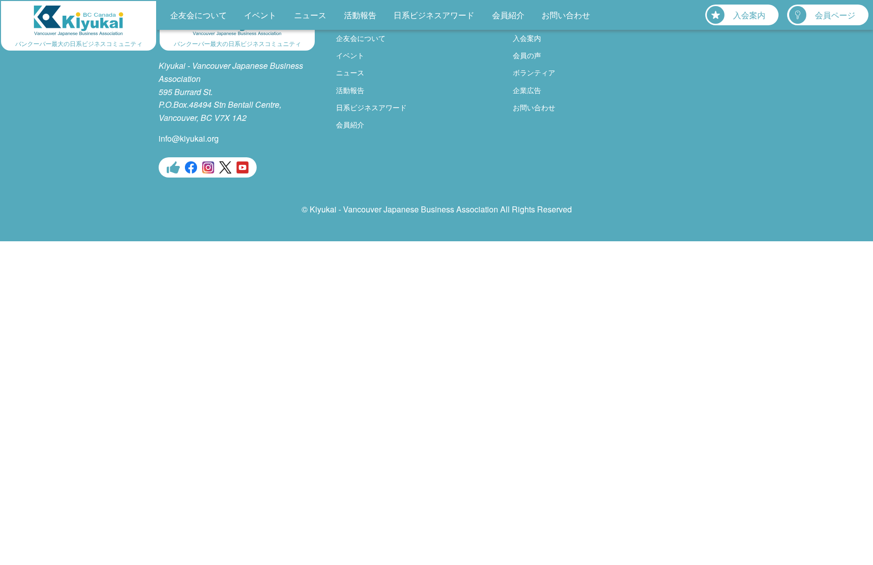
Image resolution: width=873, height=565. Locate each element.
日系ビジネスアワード (434, 15)
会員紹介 (508, 15)
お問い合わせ (566, 15)
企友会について (198, 15)
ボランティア (534, 72)
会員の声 (527, 55)
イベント (260, 15)
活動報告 (360, 15)
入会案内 (749, 15)
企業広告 (527, 90)
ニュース (310, 15)
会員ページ (835, 15)
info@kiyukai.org (189, 138)
